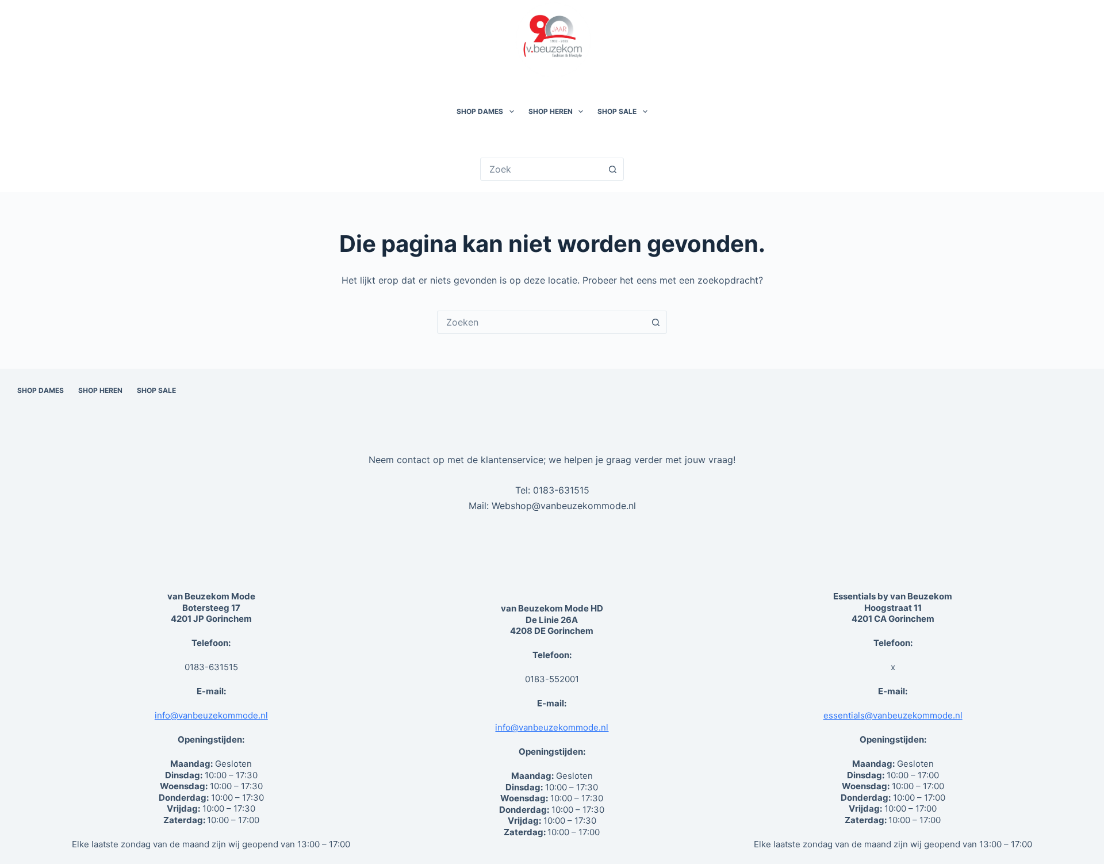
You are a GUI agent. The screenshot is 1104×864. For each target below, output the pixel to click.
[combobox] (541, 322)
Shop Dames (480, 111)
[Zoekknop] (612, 169)
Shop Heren (550, 111)
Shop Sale (617, 111)
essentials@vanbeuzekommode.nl (893, 715)
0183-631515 (561, 490)
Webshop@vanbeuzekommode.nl (564, 505)
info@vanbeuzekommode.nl (211, 715)
